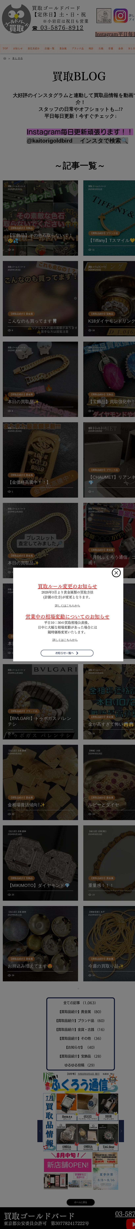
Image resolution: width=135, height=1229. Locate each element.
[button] (116, 572)
